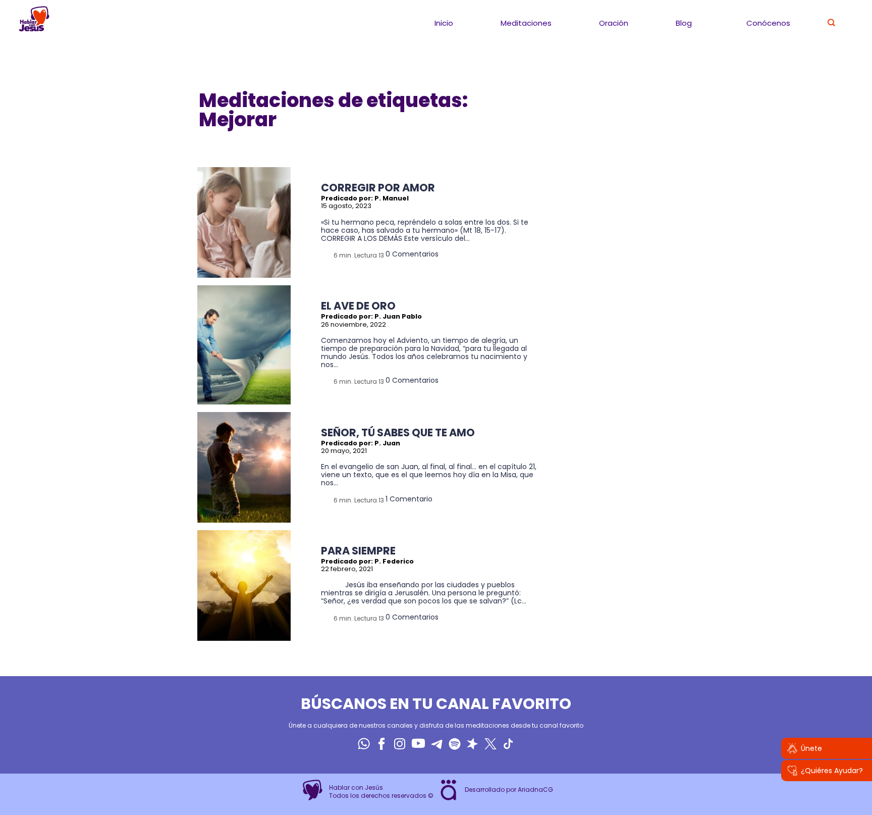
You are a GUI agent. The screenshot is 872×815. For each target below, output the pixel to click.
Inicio (443, 23)
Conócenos (768, 23)
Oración (613, 23)
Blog (684, 23)
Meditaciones (526, 23)
